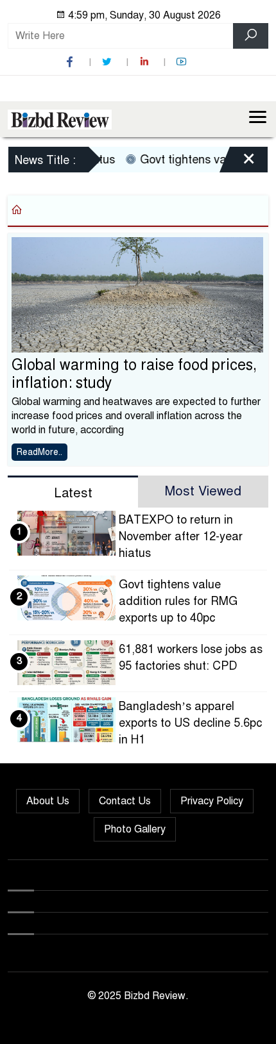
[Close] (237, 161)
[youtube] (183, 61)
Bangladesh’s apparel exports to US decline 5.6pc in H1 (190, 723)
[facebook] (71, 61)
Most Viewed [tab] (203, 491)
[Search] (250, 36)
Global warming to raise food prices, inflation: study (134, 374)
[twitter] (108, 61)
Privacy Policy (211, 801)
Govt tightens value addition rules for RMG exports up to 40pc (178, 601)
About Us (47, 801)
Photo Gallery (135, 829)
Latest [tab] (73, 493)
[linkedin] (145, 61)
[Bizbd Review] (60, 118)
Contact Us (125, 801)
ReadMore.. (39, 452)
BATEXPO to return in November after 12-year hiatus (181, 536)
